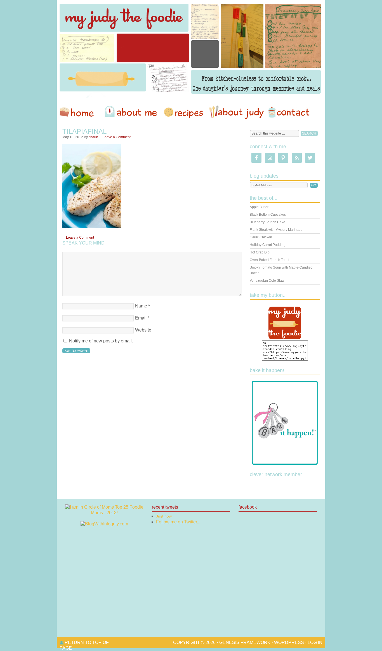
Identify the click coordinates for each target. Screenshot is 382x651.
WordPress (289, 642)
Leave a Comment (117, 137)
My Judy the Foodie (191, 49)
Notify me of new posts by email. (101, 341)
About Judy (236, 112)
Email (141, 318)
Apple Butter (259, 207)
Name (141, 306)
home (79, 112)
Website (143, 330)
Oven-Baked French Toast (269, 260)
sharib (93, 137)
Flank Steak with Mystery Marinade (276, 230)
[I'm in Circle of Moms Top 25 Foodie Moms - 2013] (104, 512)
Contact (288, 112)
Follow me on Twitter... (178, 522)
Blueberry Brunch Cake (267, 222)
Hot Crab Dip (260, 252)
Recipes (184, 112)
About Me (131, 112)
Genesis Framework (244, 642)
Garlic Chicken (261, 237)
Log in (315, 642)
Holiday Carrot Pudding (268, 245)
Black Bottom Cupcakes (268, 215)
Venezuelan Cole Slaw (267, 281)
